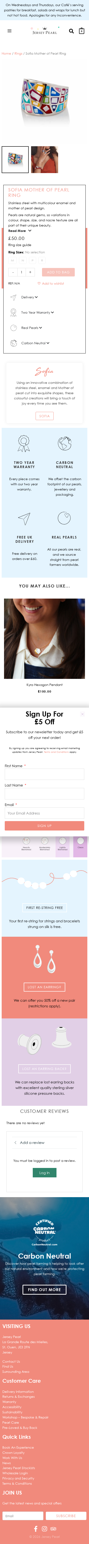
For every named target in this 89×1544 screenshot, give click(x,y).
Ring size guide (19, 245)
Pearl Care (10, 1422)
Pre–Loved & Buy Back (19, 1428)
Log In (44, 1173)
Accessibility (11, 1407)
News (6, 1463)
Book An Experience (18, 1447)
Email (10, 804)
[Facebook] (36, 1529)
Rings (18, 53)
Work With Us (12, 1458)
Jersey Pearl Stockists (18, 1468)
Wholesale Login (15, 1473)
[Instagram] (44, 1529)
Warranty (9, 1402)
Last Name (14, 785)
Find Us (7, 1366)
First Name (14, 766)
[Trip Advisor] (53, 1529)
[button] (71, 30)
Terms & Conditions (17, 1483)
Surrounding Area (15, 1372)
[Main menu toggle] (9, 30)
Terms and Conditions (56, 752)
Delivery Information (18, 1392)
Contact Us (11, 1361)
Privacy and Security (18, 1478)
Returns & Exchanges (18, 1396)
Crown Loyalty (13, 1453)
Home (6, 53)
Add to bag (58, 272)
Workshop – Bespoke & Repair (25, 1417)
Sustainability (12, 1412)
